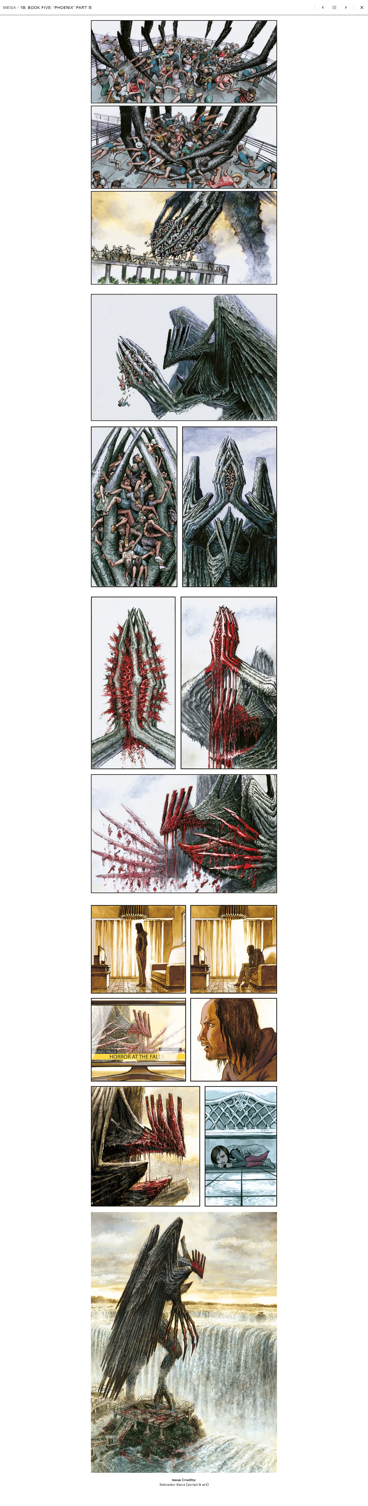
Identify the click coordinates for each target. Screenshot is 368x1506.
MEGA (9, 7)
